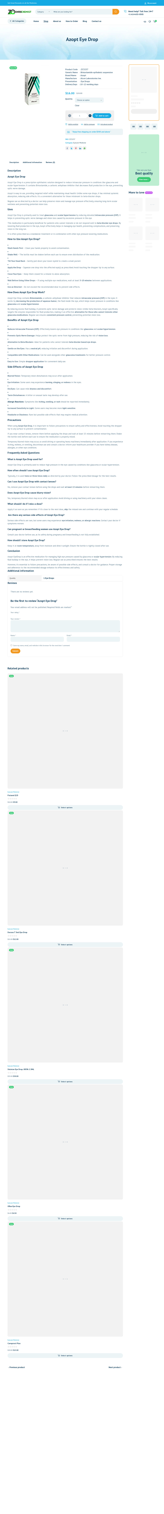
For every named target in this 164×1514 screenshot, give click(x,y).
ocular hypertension (102, 556)
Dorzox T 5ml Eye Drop (17, 932)
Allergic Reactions (16, 401)
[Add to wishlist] (66, 124)
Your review (15, 619)
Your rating (15, 612)
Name (13, 635)
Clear (77, 105)
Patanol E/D (13, 795)
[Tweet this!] (71, 148)
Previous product (17, 1367)
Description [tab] (14, 162)
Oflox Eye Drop (14, 1206)
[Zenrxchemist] (20, 11)
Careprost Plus (14, 1343)
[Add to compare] (82, 124)
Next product (115, 1367)
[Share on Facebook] (67, 148)
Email (69, 635)
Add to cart (103, 115)
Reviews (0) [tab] (50, 162)
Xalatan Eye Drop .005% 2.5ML (21, 1069)
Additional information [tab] (32, 162)
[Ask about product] (99, 124)
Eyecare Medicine (79, 143)
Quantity (68, 99)
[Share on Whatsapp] (84, 148)
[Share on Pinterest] (76, 148)
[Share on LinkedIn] (80, 148)
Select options (67, 807)
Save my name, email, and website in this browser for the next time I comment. (41, 645)
